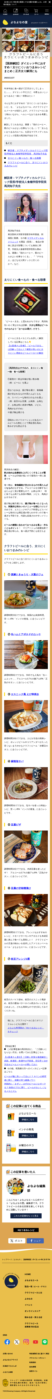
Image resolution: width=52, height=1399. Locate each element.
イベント (28, 1304)
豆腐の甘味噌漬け (21, 888)
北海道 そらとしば (10, 1366)
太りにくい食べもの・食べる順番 (24, 158)
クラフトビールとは (33, 1292)
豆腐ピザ (16, 824)
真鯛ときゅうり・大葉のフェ (27, 574)
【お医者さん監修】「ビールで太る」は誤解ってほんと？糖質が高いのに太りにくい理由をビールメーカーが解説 (25, 349)
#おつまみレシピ (26, 1230)
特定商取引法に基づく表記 (39, 1353)
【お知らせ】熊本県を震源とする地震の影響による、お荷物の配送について (25, 3)
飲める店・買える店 (33, 1317)
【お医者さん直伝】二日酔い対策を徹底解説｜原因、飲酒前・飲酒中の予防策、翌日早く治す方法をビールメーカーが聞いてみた (26, 1061)
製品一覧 (36, 1286)
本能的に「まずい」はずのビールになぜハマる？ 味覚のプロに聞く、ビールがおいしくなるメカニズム (25, 1087)
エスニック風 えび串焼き (25, 694)
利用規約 (32, 1362)
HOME (28, 1274)
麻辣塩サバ (17, 761)
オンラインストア (32, 1311)
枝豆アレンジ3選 (20, 959)
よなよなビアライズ (10, 1359)
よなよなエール (31, 1280)
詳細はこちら (28, 1119)
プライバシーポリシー (37, 1358)
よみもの (17, 1259)
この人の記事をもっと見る (26, 1215)
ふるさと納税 (8, 1372)
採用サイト (33, 1371)
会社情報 (32, 1366)
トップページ (7, 1259)
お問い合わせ (8, 1353)
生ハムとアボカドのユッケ (26, 634)
